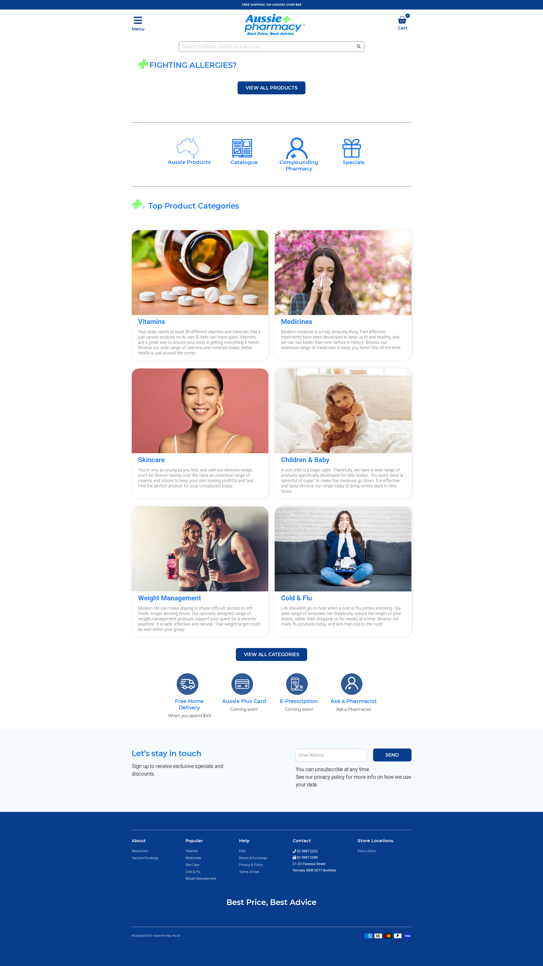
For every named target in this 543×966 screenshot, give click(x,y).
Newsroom (140, 851)
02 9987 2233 (307, 851)
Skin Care (192, 865)
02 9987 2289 (307, 858)
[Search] (358, 46)
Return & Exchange (253, 858)
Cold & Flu (192, 872)
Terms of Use (249, 872)
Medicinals (193, 858)
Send (392, 755)
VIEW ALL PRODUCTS (272, 88)
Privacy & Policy (251, 865)
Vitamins (191, 851)
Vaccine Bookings (145, 858)
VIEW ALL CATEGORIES (271, 654)
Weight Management (200, 879)
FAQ (242, 851)
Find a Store (367, 851)
